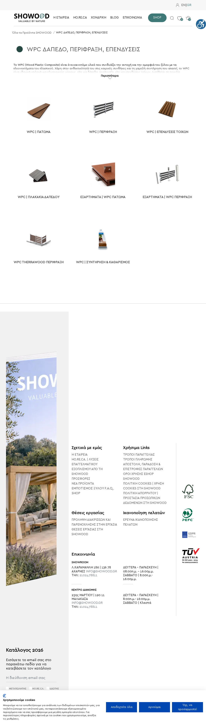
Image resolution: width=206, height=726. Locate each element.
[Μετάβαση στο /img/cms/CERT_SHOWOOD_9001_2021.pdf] (191, 561)
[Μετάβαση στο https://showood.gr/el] (31, 17)
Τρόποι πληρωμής (137, 459)
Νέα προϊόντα (83, 483)
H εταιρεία (80, 454)
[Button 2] (172, 17)
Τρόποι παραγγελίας (139, 454)
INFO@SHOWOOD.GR (101, 571)
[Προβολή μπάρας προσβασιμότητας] (201, 24)
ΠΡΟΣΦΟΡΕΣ (81, 478)
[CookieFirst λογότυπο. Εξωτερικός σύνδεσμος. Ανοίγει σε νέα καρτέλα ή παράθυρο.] (4, 696)
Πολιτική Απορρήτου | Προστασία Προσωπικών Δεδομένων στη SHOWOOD (145, 498)
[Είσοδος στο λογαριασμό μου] (177, 5)
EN (183, 5)
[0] (179, 15)
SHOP (76, 493)
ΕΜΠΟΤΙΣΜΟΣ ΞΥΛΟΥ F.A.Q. (93, 488)
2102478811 (88, 575)
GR (189, 5)
